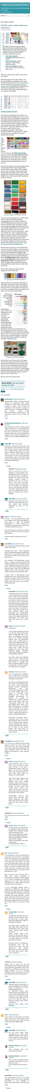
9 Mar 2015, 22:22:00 (22, 591)
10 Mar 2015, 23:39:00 (19, 626)
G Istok (11, 215)
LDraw (3, 86)
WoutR (9, 357)
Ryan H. (7, 516)
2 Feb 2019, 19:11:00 (13, 1014)
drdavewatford (9, 399)
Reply (6, 418)
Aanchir (11, 671)
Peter (6, 1014)
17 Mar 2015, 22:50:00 (20, 671)
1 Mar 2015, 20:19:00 (19, 399)
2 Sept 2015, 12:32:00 (20, 982)
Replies (8, 466)
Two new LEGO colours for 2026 (13, 384)
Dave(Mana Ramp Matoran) (13, 423)
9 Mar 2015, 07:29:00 (18, 741)
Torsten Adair (13, 912)
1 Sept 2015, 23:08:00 (16, 962)
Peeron (10, 84)
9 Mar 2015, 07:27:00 (17, 543)
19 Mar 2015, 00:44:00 (20, 825)
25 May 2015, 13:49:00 (21, 498)
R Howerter (9, 279)
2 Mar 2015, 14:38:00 (16, 443)
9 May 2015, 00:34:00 (21, 469)
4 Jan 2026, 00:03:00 (17, 1075)
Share (3, 391)
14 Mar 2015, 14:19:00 (18, 813)
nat (6, 853)
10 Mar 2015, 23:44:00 (19, 761)
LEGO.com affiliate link (6, 12)
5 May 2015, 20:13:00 (12, 853)
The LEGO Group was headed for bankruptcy (14, 243)
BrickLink (17, 84)
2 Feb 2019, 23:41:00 (20, 1030)
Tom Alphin (8, 543)
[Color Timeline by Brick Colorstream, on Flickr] (21, 309)
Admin (7, 443)
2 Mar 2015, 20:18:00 (15, 516)
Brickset (23, 84)
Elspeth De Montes (14, 1045)
